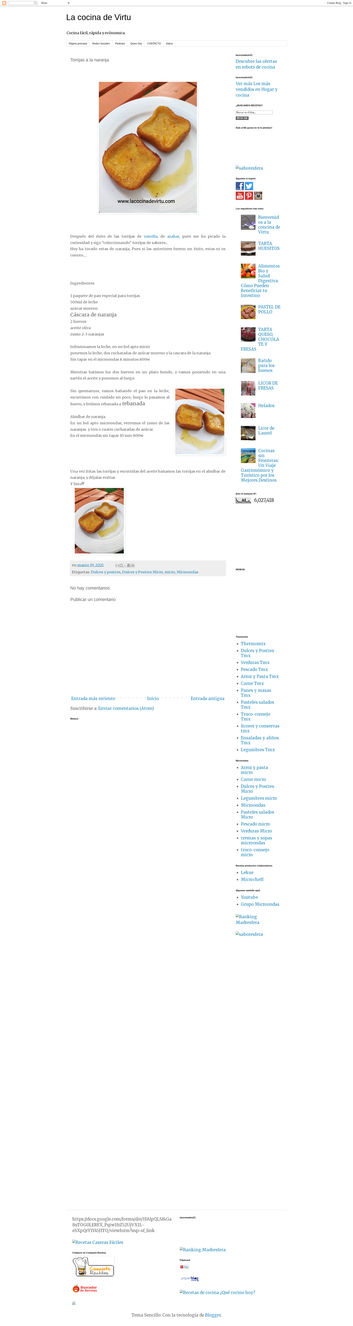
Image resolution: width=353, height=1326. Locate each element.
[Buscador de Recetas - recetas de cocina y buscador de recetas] (85, 1291)
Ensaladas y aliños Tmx (260, 740)
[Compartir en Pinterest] (133, 565)
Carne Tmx (252, 683)
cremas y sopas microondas (256, 840)
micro (170, 572)
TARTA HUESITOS (269, 246)
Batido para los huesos (266, 365)
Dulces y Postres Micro (142, 572)
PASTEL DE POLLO (269, 309)
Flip (186, 1266)
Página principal (78, 43)
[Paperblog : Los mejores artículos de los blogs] (190, 1280)
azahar (173, 236)
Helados (266, 405)
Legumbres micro (259, 798)
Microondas (187, 572)
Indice (169, 43)
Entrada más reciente (93, 698)
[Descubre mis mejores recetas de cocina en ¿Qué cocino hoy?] (217, 1292)
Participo (120, 43)
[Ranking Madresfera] (258, 922)
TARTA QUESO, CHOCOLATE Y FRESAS (260, 339)
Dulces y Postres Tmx (257, 653)
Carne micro (253, 779)
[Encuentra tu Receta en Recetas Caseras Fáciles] (97, 1242)
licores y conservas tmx (260, 728)
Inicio (153, 698)
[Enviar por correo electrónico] (117, 565)
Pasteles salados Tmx (257, 705)
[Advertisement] (261, 535)
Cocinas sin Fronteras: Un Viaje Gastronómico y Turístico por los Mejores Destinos (260, 465)
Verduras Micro (256, 831)
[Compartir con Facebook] (129, 565)
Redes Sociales (101, 43)
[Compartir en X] (125, 565)
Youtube (249, 897)
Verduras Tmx (255, 662)
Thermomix (253, 643)
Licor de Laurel (266, 431)
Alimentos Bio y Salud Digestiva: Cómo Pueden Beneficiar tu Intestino (260, 280)
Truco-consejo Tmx (255, 717)
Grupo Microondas (260, 904)
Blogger (213, 1315)
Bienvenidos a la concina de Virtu (269, 225)
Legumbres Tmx (258, 749)
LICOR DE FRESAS (268, 386)
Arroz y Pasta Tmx (260, 676)
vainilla (151, 236)
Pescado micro (255, 824)
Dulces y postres (106, 572)
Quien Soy (136, 43)
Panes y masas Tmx (256, 693)
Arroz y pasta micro (254, 770)
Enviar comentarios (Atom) (126, 708)
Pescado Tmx (254, 669)
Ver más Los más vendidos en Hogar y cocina (257, 89)
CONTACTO (154, 43)
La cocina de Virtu (98, 17)
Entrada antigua (208, 698)
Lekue (247, 872)
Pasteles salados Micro (257, 815)
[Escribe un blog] (121, 565)
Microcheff (252, 879)
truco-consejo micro (255, 852)
